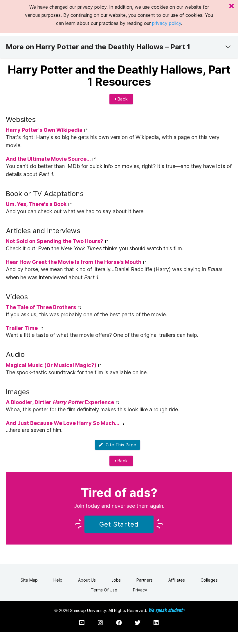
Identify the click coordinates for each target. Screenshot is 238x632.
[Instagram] (100, 622)
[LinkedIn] (156, 622)
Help (57, 580)
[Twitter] (137, 622)
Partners (144, 580)
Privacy (140, 589)
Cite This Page (119, 444)
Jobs (116, 580)
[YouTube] (81, 622)
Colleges (209, 580)
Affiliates (176, 580)
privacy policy (166, 23)
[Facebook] (119, 622)
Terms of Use (104, 589)
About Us (87, 580)
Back (122, 98)
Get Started (119, 524)
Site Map (29, 580)
